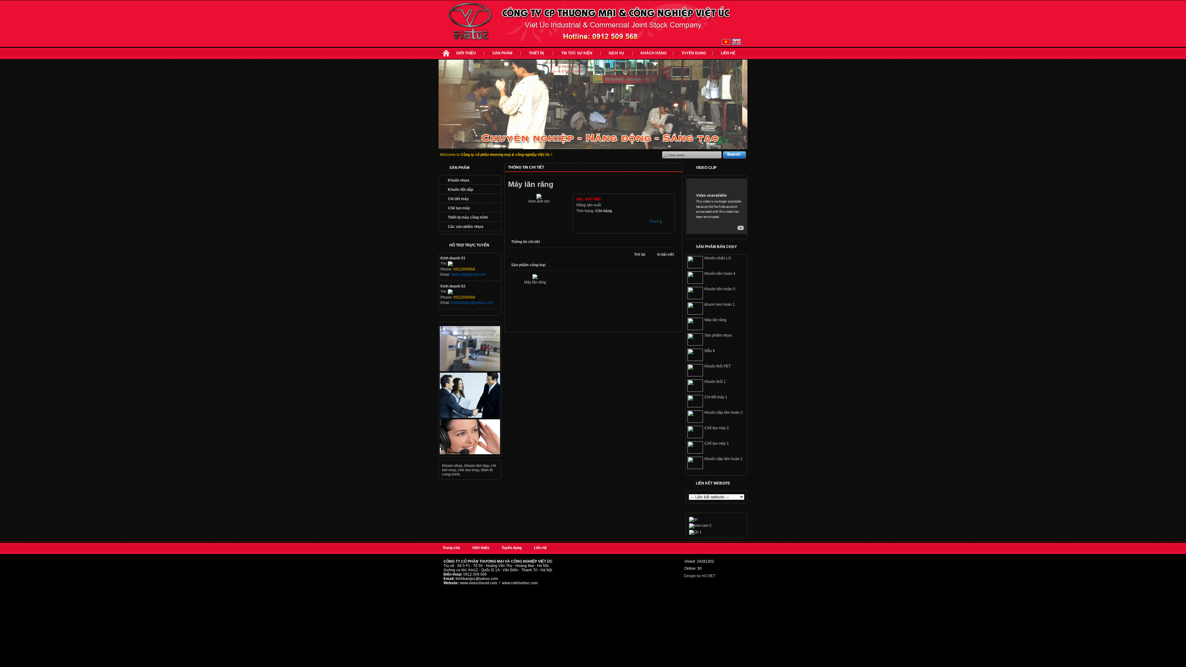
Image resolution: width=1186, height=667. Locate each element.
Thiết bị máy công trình (468, 217)
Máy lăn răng (535, 282)
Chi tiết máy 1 (715, 397)
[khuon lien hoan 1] (695, 313)
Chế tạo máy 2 (716, 428)
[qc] (470, 416)
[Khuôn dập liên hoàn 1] (695, 468)
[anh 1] (470, 370)
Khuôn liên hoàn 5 (719, 289)
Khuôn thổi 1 (715, 382)
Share (654, 221)
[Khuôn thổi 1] (695, 390)
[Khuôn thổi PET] (695, 375)
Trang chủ (451, 548)
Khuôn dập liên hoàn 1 (723, 459)
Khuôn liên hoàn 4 (719, 273)
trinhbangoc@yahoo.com (472, 302)
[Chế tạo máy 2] (695, 437)
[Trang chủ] (446, 57)
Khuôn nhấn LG (717, 258)
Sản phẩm (502, 53)
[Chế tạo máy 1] (695, 452)
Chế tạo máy (459, 208)
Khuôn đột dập (460, 189)
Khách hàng (654, 53)
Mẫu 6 (709, 351)
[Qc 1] (695, 532)
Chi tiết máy (458, 199)
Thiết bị (537, 53)
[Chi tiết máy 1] (695, 406)
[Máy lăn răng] (539, 198)
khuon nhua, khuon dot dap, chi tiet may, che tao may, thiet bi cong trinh (469, 470)
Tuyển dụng (693, 53)
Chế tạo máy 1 (716, 443)
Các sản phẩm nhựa (465, 226)
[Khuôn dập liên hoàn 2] (695, 421)
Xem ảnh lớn (539, 201)
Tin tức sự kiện (576, 53)
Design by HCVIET (699, 576)
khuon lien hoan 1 (719, 304)
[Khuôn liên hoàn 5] (695, 298)
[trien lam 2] (700, 525)
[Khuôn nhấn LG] (695, 267)
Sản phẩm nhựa (718, 335)
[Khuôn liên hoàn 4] (695, 282)
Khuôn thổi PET (717, 366)
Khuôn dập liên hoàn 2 (723, 412)
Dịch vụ (616, 53)
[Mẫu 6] (695, 360)
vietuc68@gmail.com (468, 274)
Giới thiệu (466, 53)
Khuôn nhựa (458, 180)
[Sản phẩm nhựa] (695, 344)
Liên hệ (728, 53)
